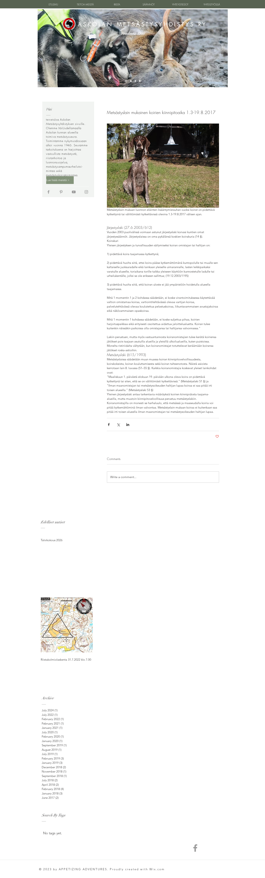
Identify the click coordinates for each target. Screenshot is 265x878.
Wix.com (157, 869)
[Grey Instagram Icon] (86, 192)
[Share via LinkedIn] (128, 424)
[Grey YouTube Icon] (73, 192)
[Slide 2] (130, 81)
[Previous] (43, 48)
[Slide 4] (139, 81)
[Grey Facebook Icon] (48, 192)
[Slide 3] (135, 81)
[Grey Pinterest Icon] (61, 192)
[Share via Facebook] (109, 424)
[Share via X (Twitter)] (118, 424)
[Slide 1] (125, 81)
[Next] (222, 48)
